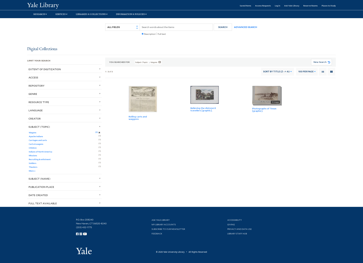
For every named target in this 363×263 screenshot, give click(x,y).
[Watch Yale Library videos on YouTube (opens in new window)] (85, 234)
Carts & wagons (36, 144)
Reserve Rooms (310, 5)
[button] (223, 27)
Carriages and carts (38, 140)
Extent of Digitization (45, 69)
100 (306, 71)
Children (33, 147)
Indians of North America (40, 151)
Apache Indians (36, 136)
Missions (33, 155)
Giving (231, 224)
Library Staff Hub (237, 234)
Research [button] (39, 14)
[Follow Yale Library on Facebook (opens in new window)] (77, 234)
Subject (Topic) (39, 126)
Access (33, 77)
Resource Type (39, 102)
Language (36, 110)
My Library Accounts (164, 224)
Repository (37, 85)
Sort (276, 71)
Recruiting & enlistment (40, 159)
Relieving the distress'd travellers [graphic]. (203, 109)
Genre (33, 94)
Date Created (38, 195)
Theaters (33, 167)
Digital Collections (42, 49)
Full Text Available (43, 203)
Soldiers (32, 163)
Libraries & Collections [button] (91, 14)
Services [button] (60, 14)
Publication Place (41, 187)
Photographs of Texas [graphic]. (264, 109)
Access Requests (263, 5)
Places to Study (329, 5)
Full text (162, 34)
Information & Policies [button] (130, 14)
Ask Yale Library (291, 5)
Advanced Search (245, 27)
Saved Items (245, 5)
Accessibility (234, 220)
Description (149, 34)
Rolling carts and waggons (138, 117)
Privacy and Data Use (239, 229)
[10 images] (266, 94)
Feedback (157, 234)
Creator (35, 118)
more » (32, 170)
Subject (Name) (39, 178)
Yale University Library (50, 5)
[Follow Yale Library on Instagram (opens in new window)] (81, 234)
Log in (277, 5)
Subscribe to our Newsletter (168, 229)
